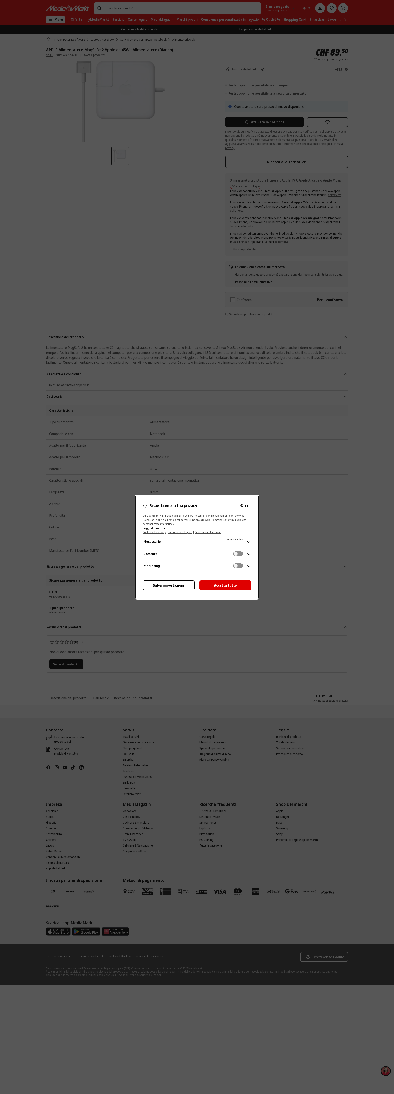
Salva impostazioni (168, 585)
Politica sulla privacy (154, 532)
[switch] (238, 553)
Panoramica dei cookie (208, 532)
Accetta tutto (225, 585)
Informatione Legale (180, 532)
